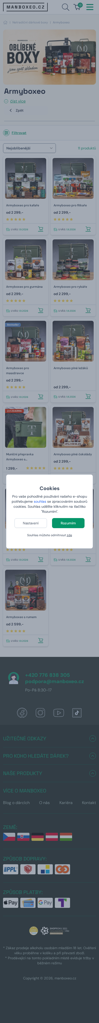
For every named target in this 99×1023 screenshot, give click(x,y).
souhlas (40, 501)
